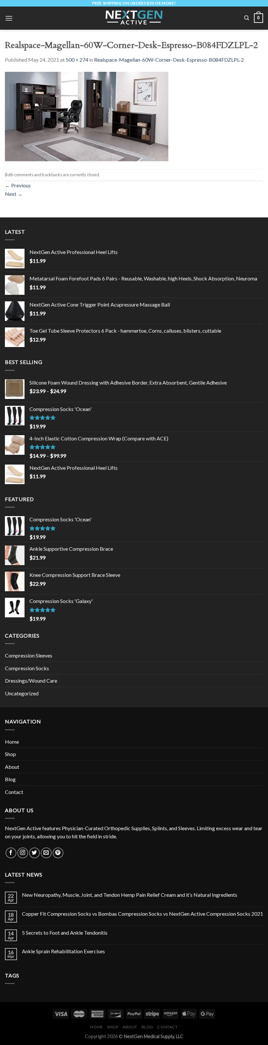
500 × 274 (77, 59)
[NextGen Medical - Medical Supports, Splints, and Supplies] (134, 18)
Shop (10, 754)
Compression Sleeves (28, 655)
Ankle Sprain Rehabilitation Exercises (63, 951)
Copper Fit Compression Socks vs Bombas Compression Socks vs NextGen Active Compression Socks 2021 (142, 913)
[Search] (246, 18)
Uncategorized (22, 693)
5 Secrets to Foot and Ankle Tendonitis (65, 932)
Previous (18, 185)
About (12, 767)
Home (12, 741)
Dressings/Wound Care (31, 680)
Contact (14, 792)
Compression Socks (27, 668)
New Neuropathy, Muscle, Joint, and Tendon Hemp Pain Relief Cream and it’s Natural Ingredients (129, 895)
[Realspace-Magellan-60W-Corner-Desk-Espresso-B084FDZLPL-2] (86, 116)
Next (14, 194)
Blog (10, 779)
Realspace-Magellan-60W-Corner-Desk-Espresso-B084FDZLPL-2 (169, 59)
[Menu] (9, 18)
